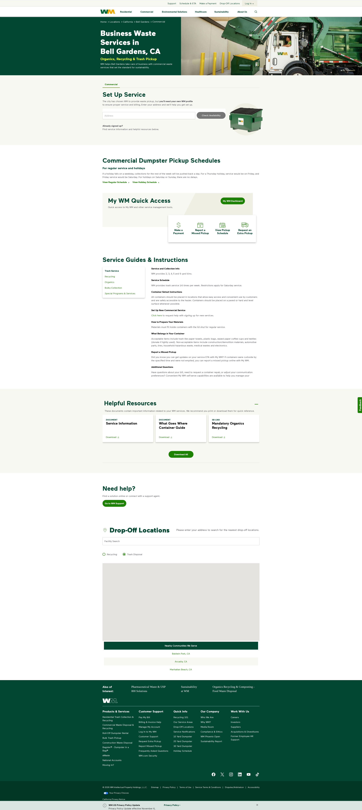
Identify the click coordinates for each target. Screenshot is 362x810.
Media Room (207, 726)
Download (111, 437)
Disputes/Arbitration (234, 787)
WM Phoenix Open (210, 736)
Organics (109, 282)
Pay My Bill (144, 717)
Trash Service (112, 270)
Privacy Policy (169, 787)
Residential (126, 11)
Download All (181, 454)
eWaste (106, 755)
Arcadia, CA (181, 661)
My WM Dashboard (233, 200)
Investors (235, 722)
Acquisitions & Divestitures (245, 731)
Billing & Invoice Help (150, 722)
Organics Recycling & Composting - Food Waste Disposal (234, 689)
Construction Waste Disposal (117, 742)
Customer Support (148, 736)
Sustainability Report (211, 741)
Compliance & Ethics (211, 731)
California (128, 21)
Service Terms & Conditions (208, 787)
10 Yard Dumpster (183, 736)
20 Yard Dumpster (183, 741)
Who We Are (207, 717)
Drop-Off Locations (230, 3)
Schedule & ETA (187, 3)
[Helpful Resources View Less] (256, 401)
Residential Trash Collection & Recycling (118, 719)
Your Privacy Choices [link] (119, 793)
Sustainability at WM (189, 689)
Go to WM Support (114, 503)
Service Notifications (184, 731)
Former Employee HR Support (242, 738)
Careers (235, 717)
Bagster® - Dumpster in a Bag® (116, 749)
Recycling (110, 276)
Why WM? (206, 722)
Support (172, 3)
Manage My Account (149, 726)
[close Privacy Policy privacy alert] (257, 804)
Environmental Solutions (174, 11)
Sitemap (155, 787)
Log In (248, 3)
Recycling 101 (181, 717)
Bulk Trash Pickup (112, 737)
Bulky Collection (113, 287)
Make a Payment (208, 3)
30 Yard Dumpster (183, 746)
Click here (156, 315)
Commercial (146, 11)
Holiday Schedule (183, 750)
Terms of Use (185, 787)
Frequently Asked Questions (153, 750)
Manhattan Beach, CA (181, 669)
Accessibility (253, 787)
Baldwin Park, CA (181, 653)
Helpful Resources (130, 403)
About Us (242, 11)
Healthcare (201, 11)
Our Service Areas (183, 722)
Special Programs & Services (120, 293)
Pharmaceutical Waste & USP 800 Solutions (148, 689)
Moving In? (108, 765)
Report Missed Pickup (150, 746)
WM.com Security (148, 755)
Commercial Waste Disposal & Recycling (118, 726)
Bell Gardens (142, 21)
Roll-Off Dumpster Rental (115, 733)
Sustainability (221, 11)
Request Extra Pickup (150, 741)
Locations (115, 21)
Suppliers (236, 726)
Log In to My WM (147, 731)
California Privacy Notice (114, 799)
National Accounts (112, 760)
